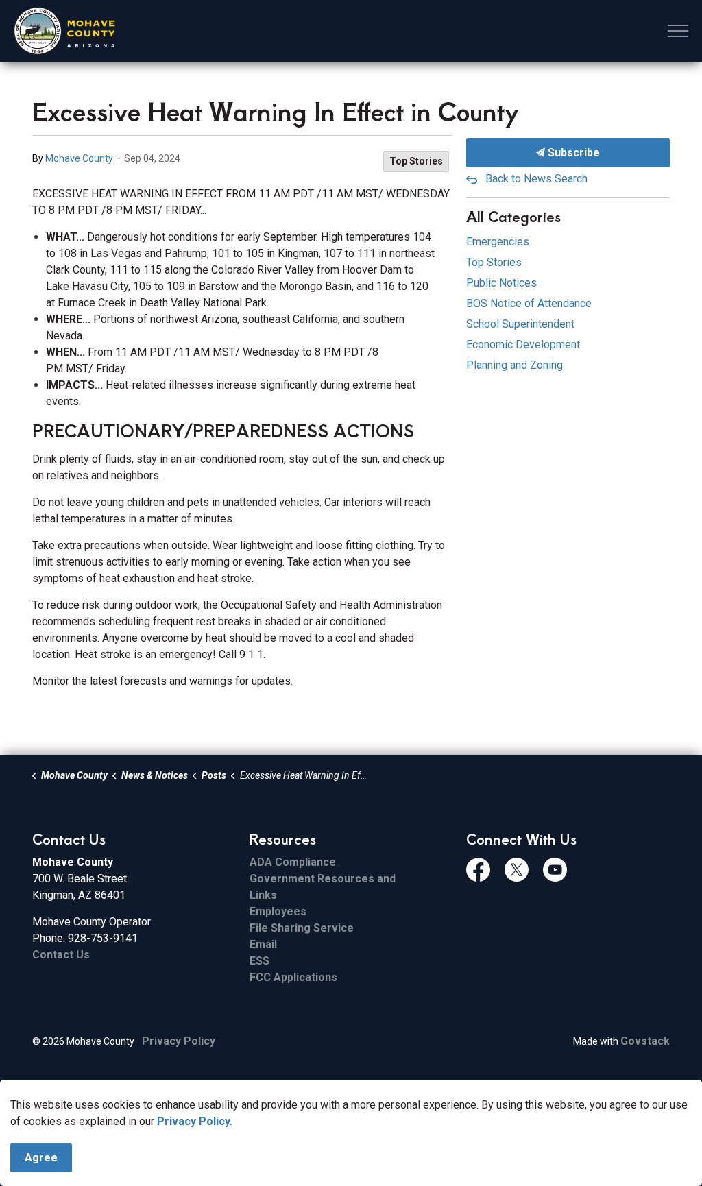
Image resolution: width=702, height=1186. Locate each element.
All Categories (513, 216)
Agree (41, 1157)
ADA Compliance (293, 862)
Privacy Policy (178, 1041)
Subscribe (572, 152)
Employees (278, 911)
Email (263, 944)
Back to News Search (536, 178)
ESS (259, 960)
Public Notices (501, 282)
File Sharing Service (302, 927)
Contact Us (61, 954)
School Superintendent (520, 323)
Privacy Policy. (194, 1121)
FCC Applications (293, 977)
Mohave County (79, 158)
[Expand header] (678, 31)
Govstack (645, 1041)
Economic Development (523, 344)
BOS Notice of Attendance (529, 303)
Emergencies (497, 241)
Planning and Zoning (514, 365)
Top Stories (416, 161)
